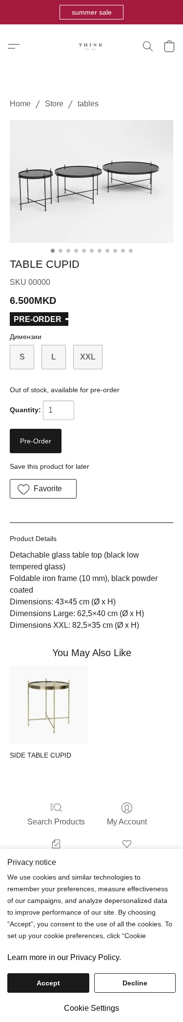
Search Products (56, 822)
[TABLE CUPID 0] (91, 181)
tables (88, 104)
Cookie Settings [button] (91, 1008)
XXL (88, 357)
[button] (91, 12)
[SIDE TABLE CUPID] (48, 704)
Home (20, 104)
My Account (127, 822)
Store (54, 104)
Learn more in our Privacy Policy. (64, 957)
